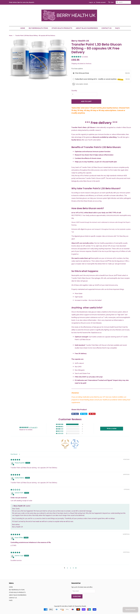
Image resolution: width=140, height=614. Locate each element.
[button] (76, 56)
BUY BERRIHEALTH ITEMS (38, 28)
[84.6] (65, 443)
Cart (112, 2)
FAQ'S (117, 28)
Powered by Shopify (80, 606)
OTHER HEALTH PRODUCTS (62, 28)
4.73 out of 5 (33, 427)
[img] (15, 459)
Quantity (74, 90)
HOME (22, 28)
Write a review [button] (111, 428)
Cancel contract (130, 609)
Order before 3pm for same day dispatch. (21, 2)
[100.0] (75, 443)
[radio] (73, 73)
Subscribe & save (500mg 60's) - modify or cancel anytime (99, 79)
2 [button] (67, 568)
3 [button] (70, 568)
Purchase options (77, 68)
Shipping (74, 63)
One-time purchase (82, 73)
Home (10, 35)
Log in (91, 2)
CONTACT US (106, 28)
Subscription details (82, 84)
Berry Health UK (69, 606)
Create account (100, 2)
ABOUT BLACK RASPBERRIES (87, 28)
